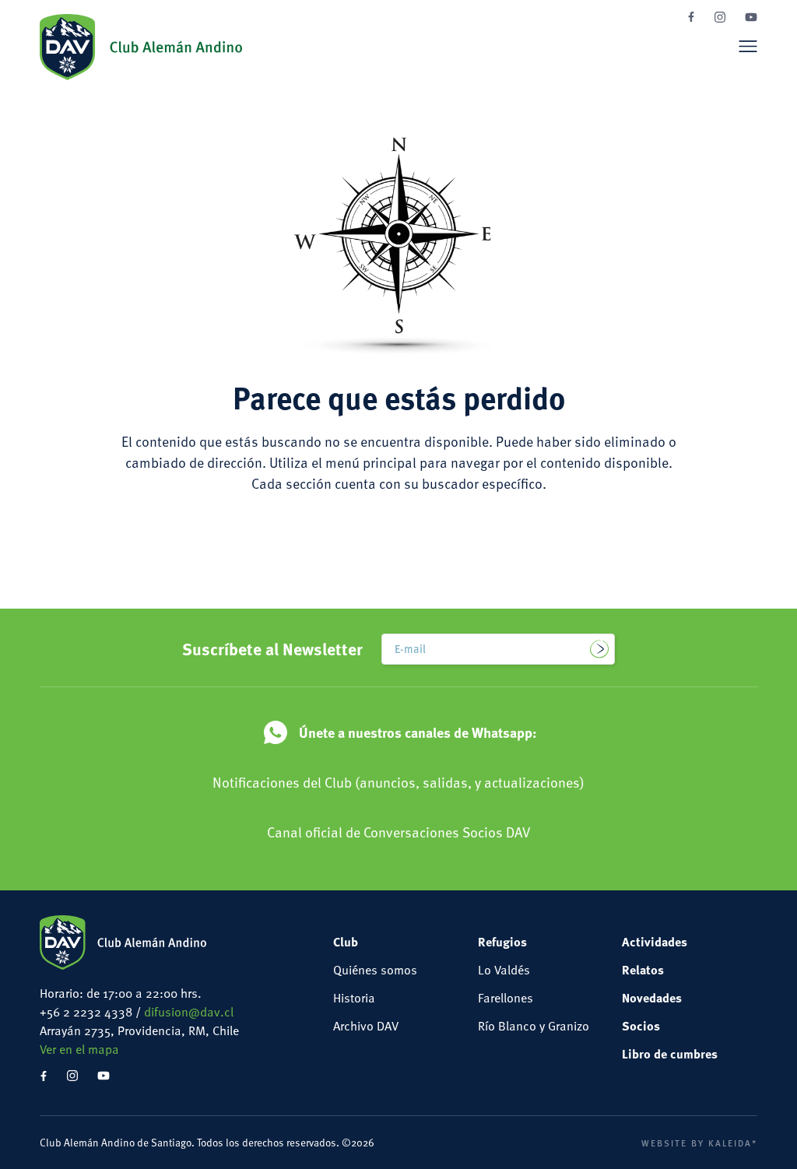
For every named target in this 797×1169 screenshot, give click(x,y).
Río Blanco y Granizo (533, 1025)
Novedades (652, 997)
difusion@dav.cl (188, 1011)
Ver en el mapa (79, 1049)
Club (345, 941)
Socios (641, 1025)
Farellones (505, 997)
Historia (354, 997)
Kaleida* (732, 1142)
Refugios (502, 941)
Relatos (643, 969)
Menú (748, 46)
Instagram (720, 17)
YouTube (751, 17)
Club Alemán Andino (141, 46)
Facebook (691, 17)
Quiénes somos (375, 969)
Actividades (654, 941)
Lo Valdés (504, 969)
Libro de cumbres (670, 1053)
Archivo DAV (365, 1025)
